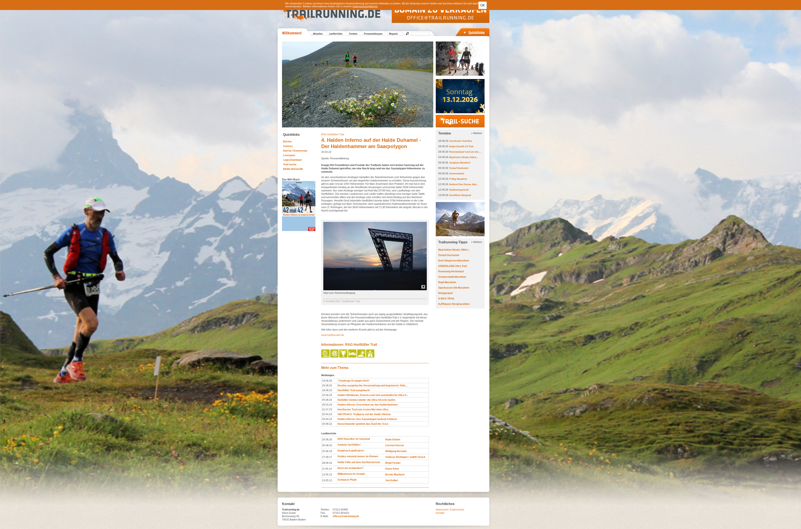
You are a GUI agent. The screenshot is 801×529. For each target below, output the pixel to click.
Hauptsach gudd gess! (351, 450)
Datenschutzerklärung (365, 6)
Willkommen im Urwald (351, 473)
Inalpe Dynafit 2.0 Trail (461, 146)
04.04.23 (327, 419)
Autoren (288, 146)
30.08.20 (327, 445)
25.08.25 (327, 385)
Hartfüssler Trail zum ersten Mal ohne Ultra (363, 409)
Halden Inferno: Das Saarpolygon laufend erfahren (367, 419)
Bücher (287, 141)
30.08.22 (327, 423)
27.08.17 (327, 457)
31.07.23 (327, 409)
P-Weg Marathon (458, 179)
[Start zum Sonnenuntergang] (375, 289)
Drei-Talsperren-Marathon (453, 260)
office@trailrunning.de (346, 516)
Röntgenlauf (445, 293)
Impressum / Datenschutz (450, 509)
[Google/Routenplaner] (370, 356)
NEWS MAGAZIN (293, 169)
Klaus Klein (392, 468)
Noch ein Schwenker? (350, 468)
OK (482, 5)
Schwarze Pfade (347, 479)
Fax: (323, 512)
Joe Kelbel (391, 480)
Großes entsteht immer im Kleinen (358, 456)
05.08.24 (327, 399)
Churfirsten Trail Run (460, 141)
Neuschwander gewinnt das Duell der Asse (363, 423)
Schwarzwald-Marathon (452, 276)
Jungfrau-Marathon (459, 162)
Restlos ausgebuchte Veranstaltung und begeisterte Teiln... (372, 385)
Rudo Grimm (392, 439)
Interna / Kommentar (295, 150)
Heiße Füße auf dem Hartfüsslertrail (359, 462)
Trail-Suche (289, 164)
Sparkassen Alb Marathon (453, 287)
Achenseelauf (456, 173)
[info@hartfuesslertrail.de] (334, 356)
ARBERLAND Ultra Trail (452, 266)
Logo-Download (292, 159)
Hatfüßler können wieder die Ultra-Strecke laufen (366, 399)
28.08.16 (327, 462)
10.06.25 (327, 395)
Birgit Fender (393, 462)
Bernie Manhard (394, 474)
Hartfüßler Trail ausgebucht (354, 390)
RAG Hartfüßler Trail (332, 134)
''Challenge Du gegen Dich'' (354, 380)
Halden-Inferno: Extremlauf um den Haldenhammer (368, 404)
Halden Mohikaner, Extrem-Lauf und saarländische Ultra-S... (373, 395)
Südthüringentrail (459, 189)
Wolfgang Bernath (396, 451)
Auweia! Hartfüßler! (349, 444)
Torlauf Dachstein (459, 168)
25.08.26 (327, 439)
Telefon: (325, 509)
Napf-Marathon (447, 282)
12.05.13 (327, 474)
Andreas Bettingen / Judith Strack (405, 457)
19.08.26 (327, 380)
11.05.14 (327, 468)
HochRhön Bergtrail (460, 195)
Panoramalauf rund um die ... (465, 152)
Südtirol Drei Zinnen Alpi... (463, 184)
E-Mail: (325, 516)
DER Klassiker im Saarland (354, 438)
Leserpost (289, 155)
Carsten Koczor (394, 445)
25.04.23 (327, 414)
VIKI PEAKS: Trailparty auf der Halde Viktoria (364, 414)
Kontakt (440, 512)
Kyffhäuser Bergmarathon (454, 304)
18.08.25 (327, 390)
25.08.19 (327, 451)
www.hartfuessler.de (332, 335)
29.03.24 (327, 404)
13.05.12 (327, 480)
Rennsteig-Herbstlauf (451, 271)
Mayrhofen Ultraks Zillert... (463, 157)
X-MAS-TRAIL (446, 298)
